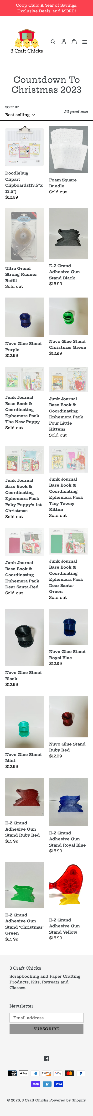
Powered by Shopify (67, 1100)
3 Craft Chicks (35, 1100)
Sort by (12, 107)
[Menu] (84, 41)
